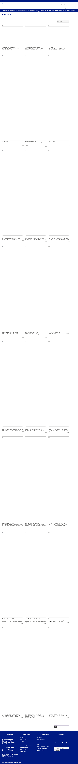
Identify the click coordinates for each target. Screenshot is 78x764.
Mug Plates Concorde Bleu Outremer (10, 332)
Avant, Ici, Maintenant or (30, 620)
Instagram (69, 1)
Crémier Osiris (51, 141)
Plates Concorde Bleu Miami (62, 238)
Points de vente (22, 749)
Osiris (11, 48)
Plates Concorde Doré (61, 333)
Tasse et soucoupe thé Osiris (8, 47)
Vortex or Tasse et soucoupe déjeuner (10, 714)
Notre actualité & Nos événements (26, 745)
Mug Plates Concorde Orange (31, 427)
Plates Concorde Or (14, 429)
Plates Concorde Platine (61, 429)
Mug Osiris (50, 47)
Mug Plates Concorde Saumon (32, 523)
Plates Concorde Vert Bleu (15, 620)
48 (6, 22)
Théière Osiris (5, 141)
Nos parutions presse (23, 747)
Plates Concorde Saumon (38, 524)
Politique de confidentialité (42, 748)
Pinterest (67, 1)
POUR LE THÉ (16, 48)
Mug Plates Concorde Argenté (31, 237)
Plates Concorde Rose (15, 524)
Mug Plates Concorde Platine (54, 427)
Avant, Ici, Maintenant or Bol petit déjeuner (34, 618)
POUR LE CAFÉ (39, 48)
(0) (64, 8)
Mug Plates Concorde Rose (8, 523)
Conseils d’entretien (41, 742)
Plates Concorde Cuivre (38, 333)
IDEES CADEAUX (6, 48)
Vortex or (62, 621)
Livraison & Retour (40, 741)
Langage (61, 4)
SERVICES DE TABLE (7, 49)
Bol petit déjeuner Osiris (30, 141)
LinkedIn (65, 1)
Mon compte (39, 737)
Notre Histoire (22, 737)
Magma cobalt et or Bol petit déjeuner (33, 714)
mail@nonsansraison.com (7, 756)
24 (4, 22)
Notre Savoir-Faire (23, 739)
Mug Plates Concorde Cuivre (31, 332)
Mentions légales (40, 750)
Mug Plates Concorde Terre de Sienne (56, 523)
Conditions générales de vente (43, 746)
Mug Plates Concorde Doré (54, 332)
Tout (8, 22)
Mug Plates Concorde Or (7, 427)
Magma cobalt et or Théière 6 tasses (56, 714)
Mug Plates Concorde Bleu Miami (55, 237)
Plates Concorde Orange (38, 429)
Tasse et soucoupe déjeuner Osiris (32, 47)
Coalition (19, 762)
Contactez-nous (22, 751)
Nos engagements (23, 741)
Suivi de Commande (41, 739)
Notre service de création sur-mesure (25, 743)
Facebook (64, 1)
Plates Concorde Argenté (38, 238)
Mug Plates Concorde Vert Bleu (9, 618)
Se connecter (67, 4)
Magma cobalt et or (37, 715)
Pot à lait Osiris (5, 237)
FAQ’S (38, 744)
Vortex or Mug (51, 618)
